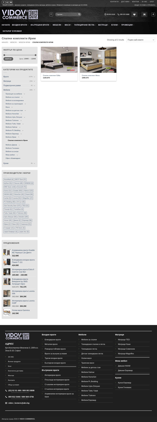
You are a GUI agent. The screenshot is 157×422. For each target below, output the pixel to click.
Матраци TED (124, 340)
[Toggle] (34, 76)
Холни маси (86, 358)
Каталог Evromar (12, 31)
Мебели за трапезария (14, 104)
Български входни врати (55, 363)
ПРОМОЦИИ (127, 25)
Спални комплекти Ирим (18, 140)
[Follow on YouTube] (11, 2)
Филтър (8, 59)
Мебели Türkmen (12, 120)
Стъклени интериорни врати (57, 389)
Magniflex (27, 198)
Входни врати (19, 25)
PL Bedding (9, 202)
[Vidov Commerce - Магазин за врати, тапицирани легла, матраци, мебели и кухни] (24, 14)
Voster (7, 220)
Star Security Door (12, 205)
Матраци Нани (124, 344)
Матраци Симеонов (126, 349)
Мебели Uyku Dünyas (90, 386)
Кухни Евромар (124, 383)
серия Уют (24, 231)
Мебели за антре (12, 151)
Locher (7, 198)
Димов (17, 220)
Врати (6, 77)
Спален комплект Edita (51, 75)
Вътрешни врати (40, 25)
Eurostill (22, 187)
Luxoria (17, 198)
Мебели (57, 25)
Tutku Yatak (9, 213)
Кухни (114, 25)
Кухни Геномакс (124, 387)
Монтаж (135, 2)
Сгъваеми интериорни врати (57, 384)
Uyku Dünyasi (10, 217)
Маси (67, 25)
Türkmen (21, 213)
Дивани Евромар (125, 370)
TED (25, 205)
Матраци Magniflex (126, 354)
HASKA (8, 194)
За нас (144, 2)
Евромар (26, 220)
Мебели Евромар (12, 134)
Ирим (7, 224)
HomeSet (19, 194)
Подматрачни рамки (12, 85)
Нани (15, 224)
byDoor (8, 183)
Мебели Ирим (24, 42)
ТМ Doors (20, 228)
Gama (7, 191)
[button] (51, 14)
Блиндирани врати (53, 340)
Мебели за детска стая (14, 110)
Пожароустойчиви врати (55, 349)
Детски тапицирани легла (92, 354)
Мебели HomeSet (12, 114)
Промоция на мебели (14, 94)
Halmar (28, 191)
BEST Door (20, 179)
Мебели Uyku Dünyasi (14, 117)
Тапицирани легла (84, 25)
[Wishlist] (134, 14)
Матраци (103, 25)
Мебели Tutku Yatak (13, 124)
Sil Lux (21, 202)
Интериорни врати (53, 375)
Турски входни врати (53, 358)
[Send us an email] (7, 2)
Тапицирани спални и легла (93, 344)
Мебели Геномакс (12, 148)
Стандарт (9, 228)
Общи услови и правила (144, 5)
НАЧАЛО (6, 25)
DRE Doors (9, 187)
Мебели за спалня (13, 97)
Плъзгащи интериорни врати (57, 380)
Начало (5, 42)
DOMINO (29, 183)
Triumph (8, 209)
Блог (152, 2)
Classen (18, 183)
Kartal (29, 194)
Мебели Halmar (11, 127)
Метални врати (51, 344)
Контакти (114, 2)
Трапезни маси (87, 363)
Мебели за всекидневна (15, 100)
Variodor (23, 217)
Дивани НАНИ (124, 366)
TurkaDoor (18, 209)
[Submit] (79, 14)
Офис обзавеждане (13, 158)
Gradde (17, 191)
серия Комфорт (10, 231)
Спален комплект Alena (91, 75)
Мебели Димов (11, 145)
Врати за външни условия (56, 354)
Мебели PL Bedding (13, 130)
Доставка (125, 2)
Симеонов (26, 224)
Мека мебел (10, 155)
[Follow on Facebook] (3, 2)
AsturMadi (8, 179)
